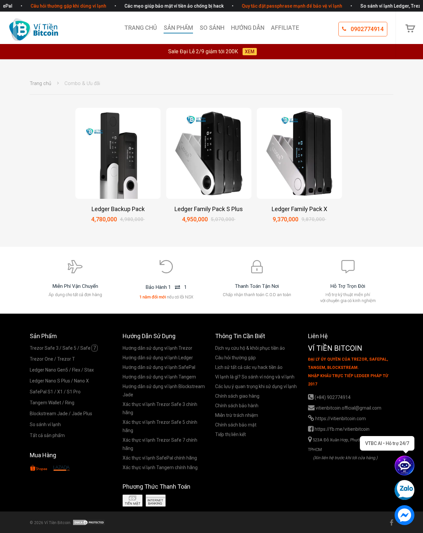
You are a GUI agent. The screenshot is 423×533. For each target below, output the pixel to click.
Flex (76, 370)
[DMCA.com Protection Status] (88, 522)
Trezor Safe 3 (44, 348)
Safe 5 (69, 348)
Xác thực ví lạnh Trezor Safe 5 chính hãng (160, 426)
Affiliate (285, 27)
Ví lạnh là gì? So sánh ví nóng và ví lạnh (254, 376)
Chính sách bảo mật (235, 424)
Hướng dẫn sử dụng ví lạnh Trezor (157, 348)
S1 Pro (74, 391)
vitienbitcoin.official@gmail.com (348, 407)
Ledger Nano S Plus (50, 380)
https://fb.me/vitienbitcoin (342, 428)
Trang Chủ (140, 27)
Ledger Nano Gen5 (49, 370)
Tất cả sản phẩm (47, 435)
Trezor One (41, 359)
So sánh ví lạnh (45, 424)
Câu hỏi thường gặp (235, 357)
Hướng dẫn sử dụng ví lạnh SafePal (159, 367)
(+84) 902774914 (333, 397)
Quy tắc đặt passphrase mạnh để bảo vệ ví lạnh (286, 6)
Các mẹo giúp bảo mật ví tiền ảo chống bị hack (167, 6)
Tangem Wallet (45, 402)
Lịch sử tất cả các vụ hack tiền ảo (249, 367)
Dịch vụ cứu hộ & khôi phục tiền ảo (250, 348)
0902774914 (366, 28)
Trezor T (66, 359)
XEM (249, 51)
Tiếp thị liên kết (230, 434)
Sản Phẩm (178, 27)
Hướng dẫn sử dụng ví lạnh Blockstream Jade (164, 390)
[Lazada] (61, 469)
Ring (69, 402)
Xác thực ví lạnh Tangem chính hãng (160, 467)
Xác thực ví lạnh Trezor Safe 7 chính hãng (160, 444)
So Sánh (212, 27)
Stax (89, 370)
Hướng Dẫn (247, 27)
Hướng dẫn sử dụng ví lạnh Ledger (158, 357)
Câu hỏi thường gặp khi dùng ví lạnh (62, 6)
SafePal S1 (41, 391)
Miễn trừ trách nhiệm (236, 415)
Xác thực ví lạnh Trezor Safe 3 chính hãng (160, 408)
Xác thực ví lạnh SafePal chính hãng (160, 458)
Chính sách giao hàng (237, 396)
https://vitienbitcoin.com (340, 418)
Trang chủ (40, 83)
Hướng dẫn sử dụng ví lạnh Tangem (159, 376)
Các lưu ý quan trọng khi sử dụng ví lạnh (256, 386)
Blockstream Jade (49, 413)
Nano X (81, 380)
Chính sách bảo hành (236, 405)
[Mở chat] (404, 465)
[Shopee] (39, 469)
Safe (88, 348)
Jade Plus (82, 413)
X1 (60, 391)
